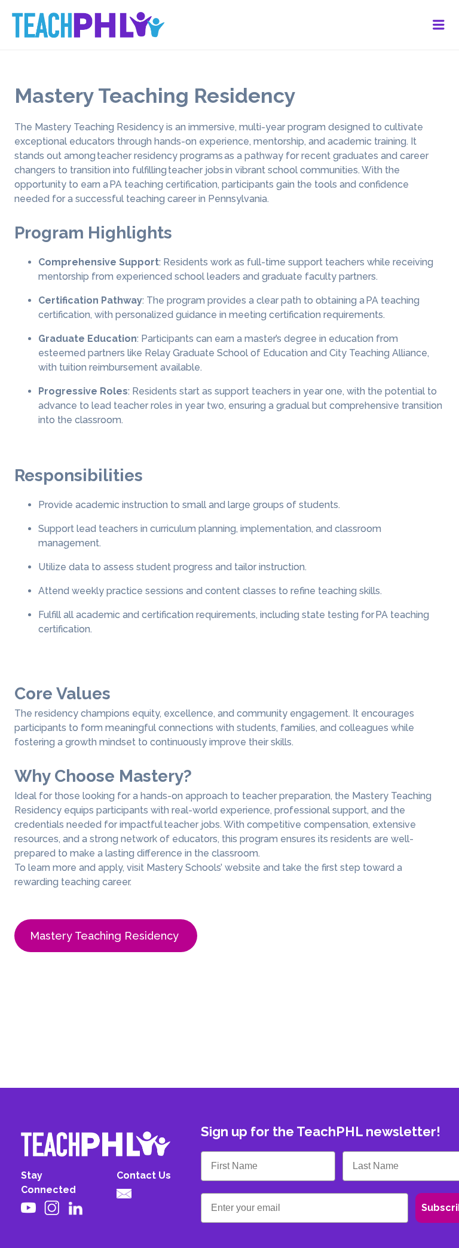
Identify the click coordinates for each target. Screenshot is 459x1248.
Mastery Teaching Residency (106, 935)
